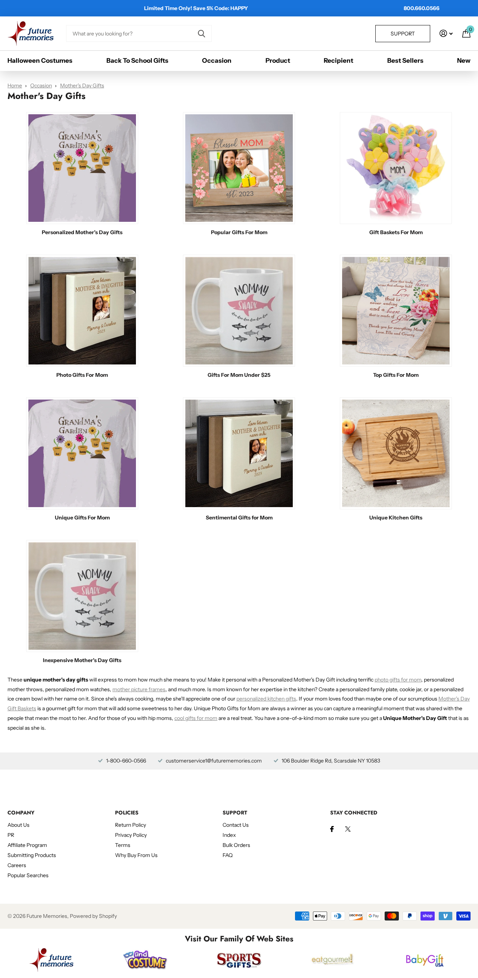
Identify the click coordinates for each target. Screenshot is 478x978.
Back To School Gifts (137, 60)
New (464, 60)
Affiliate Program (27, 845)
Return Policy (130, 825)
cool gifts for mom (195, 718)
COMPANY (20, 812)
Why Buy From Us (136, 855)
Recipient (338, 60)
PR (10, 835)
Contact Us (236, 825)
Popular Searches (28, 875)
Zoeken (201, 33)
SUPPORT (235, 812)
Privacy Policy (131, 835)
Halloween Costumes (39, 60)
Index (229, 835)
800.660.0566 (422, 8)
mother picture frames (138, 689)
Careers (16, 865)
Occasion (217, 60)
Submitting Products (31, 855)
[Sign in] (446, 33)
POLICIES (127, 812)
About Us (18, 825)
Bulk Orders (236, 845)
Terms (122, 845)
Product (278, 60)
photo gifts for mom (398, 679)
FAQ (228, 855)
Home (14, 85)
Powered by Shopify (93, 916)
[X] (348, 829)
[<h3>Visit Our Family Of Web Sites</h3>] (51, 960)
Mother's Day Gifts (82, 85)
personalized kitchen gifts (266, 698)
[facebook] (332, 829)
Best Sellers (405, 60)
